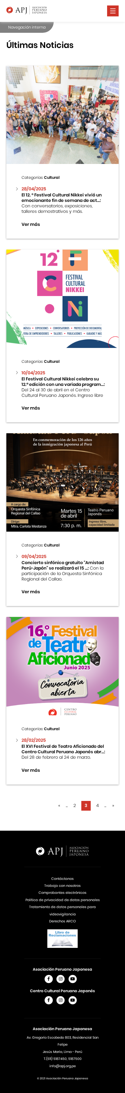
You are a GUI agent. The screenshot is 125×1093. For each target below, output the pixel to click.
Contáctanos (62, 878)
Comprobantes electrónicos (62, 892)
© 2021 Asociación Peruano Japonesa (62, 1078)
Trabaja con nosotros (62, 885)
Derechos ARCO (62, 921)
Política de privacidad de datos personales (62, 899)
